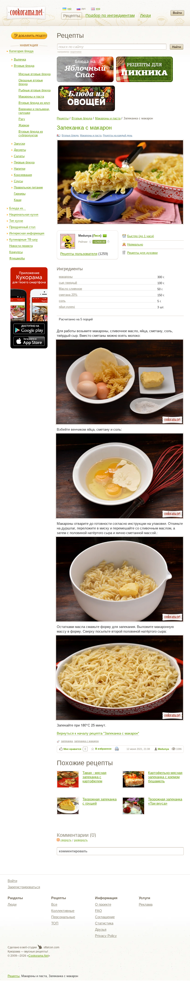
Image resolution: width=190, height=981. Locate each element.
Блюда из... (17, 208)
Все (54, 904)
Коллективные (62, 911)
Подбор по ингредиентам (110, 15)
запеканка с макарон (86, 741)
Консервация (23, 175)
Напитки (19, 168)
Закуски (19, 143)
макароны (66, 276)
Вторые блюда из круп (34, 103)
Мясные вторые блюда (35, 74)
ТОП (54, 923)
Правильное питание (28, 187)
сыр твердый (68, 282)
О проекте (103, 904)
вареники (75, 51)
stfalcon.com (51, 947)
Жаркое (24, 125)
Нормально (135, 244)
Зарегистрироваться (24, 887)
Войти (177, 13)
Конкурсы (16, 252)
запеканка (67, 741)
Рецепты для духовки (142, 253)
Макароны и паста (31, 96)
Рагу (22, 119)
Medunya (163, 749)
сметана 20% (68, 294)
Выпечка (20, 59)
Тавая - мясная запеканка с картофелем (94, 777)
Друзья (100, 929)
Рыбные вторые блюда (35, 90)
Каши (17, 200)
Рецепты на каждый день (117, 135)
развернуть (81, 840)
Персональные (63, 917)
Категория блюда (21, 51)
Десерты (20, 150)
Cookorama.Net (38, 955)
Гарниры (19, 193)
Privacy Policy (106, 936)
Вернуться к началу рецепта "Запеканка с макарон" (98, 733)
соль (62, 301)
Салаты (19, 156)
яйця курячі (67, 307)
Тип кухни (16, 221)
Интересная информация (26, 233)
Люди (145, 15)
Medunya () (90, 235)
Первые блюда (24, 162)
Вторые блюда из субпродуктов (31, 133)
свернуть (65, 840)
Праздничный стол (22, 227)
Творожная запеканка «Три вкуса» (165, 801)
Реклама (145, 904)
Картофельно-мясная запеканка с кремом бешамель (165, 777)
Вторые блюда (24, 65)
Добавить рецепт (33, 36)
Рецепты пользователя (78, 254)
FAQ (98, 911)
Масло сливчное (70, 288)
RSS (58, 839)
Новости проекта (21, 246)
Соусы (18, 181)
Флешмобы (17, 258)
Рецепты (71, 15)
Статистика (104, 923)
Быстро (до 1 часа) (140, 236)
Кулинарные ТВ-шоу (23, 239)
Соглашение (105, 917)
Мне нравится (72, 749)
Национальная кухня (23, 214)
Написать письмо (105, 235)
